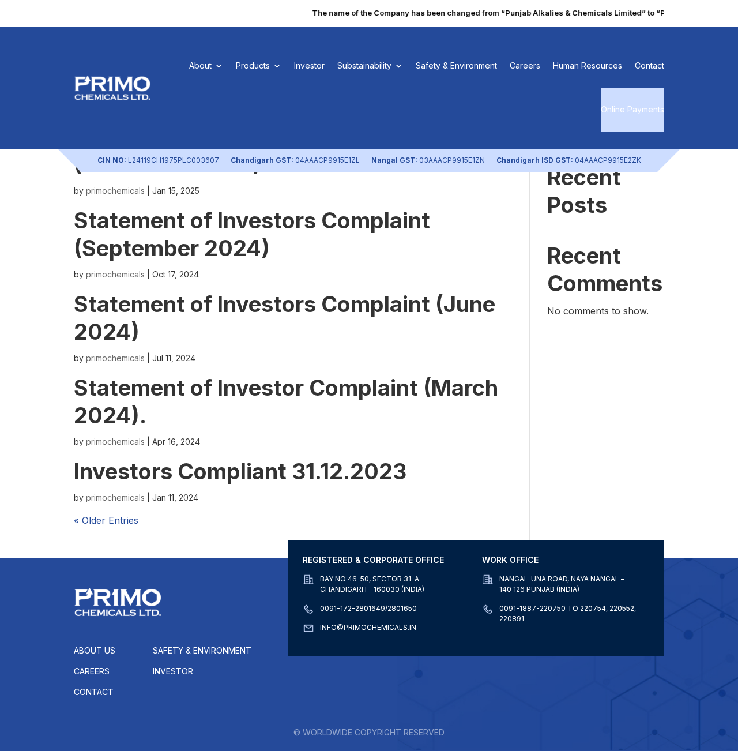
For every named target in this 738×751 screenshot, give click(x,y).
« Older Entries (106, 520)
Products (253, 65)
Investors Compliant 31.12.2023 (240, 471)
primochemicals (115, 191)
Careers (525, 65)
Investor (309, 65)
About (200, 65)
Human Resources (587, 65)
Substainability (364, 65)
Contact (649, 65)
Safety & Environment (456, 65)
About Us (94, 650)
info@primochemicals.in (368, 627)
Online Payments (632, 109)
